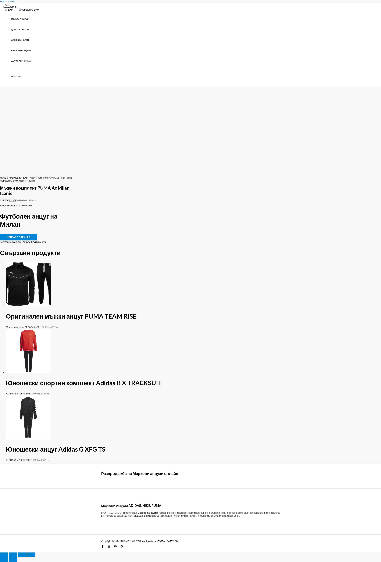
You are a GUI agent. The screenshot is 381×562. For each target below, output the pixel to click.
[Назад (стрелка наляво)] (4, 559)
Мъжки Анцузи (27, 180)
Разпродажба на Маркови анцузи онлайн (139, 473)
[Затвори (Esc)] (30, 554)
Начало (4, 177)
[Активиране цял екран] (13, 554)
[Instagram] (109, 546)
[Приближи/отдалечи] (4, 554)
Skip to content (7, 1)
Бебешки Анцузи (21, 50)
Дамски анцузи (20, 29)
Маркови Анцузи (19, 177)
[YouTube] (115, 546)
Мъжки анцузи (20, 19)
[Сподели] (22, 554)
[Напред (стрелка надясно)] (13, 559)
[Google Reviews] (121, 546)
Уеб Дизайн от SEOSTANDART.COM (160, 541)
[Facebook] (102, 546)
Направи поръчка (18, 237)
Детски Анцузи (20, 40)
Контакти (16, 76)
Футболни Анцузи (21, 61)
